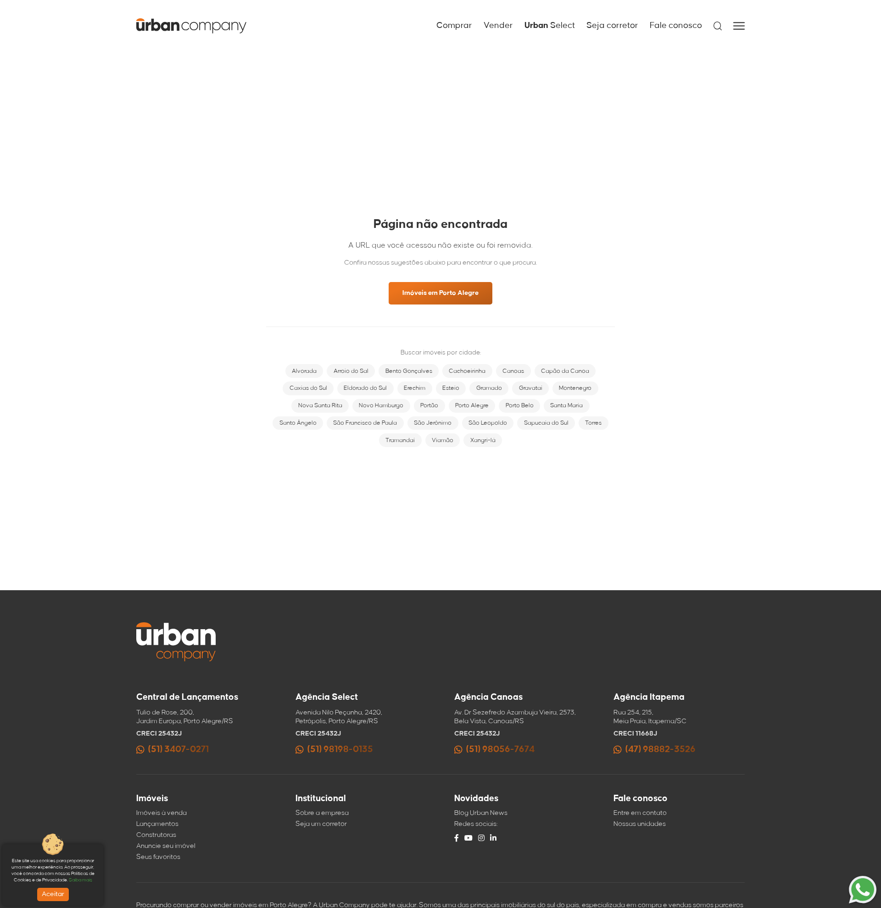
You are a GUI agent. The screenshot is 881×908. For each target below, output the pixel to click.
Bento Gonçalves (408, 371)
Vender (498, 25)
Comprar (454, 25)
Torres (593, 423)
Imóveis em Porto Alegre (440, 293)
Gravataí (530, 388)
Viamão (442, 440)
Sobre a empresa (322, 813)
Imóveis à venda (161, 813)
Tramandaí (400, 440)
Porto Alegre (472, 405)
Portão (429, 405)
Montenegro (575, 388)
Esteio (450, 388)
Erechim (414, 388)
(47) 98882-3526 (660, 749)
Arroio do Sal (351, 371)
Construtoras (156, 835)
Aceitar (53, 894)
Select (549, 25)
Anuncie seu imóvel (165, 846)
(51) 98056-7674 (500, 749)
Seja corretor (612, 25)
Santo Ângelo (298, 423)
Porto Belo (520, 405)
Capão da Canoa (565, 371)
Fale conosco (676, 25)
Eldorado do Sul (365, 388)
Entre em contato (640, 813)
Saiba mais (80, 880)
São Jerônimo (433, 423)
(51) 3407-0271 (178, 749)
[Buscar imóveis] (718, 26)
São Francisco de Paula (365, 423)
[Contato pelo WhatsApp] (862, 889)
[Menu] (739, 26)
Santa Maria (566, 405)
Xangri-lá (483, 440)
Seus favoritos (158, 857)
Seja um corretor (321, 824)
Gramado (489, 388)
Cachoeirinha (467, 371)
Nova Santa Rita (320, 405)
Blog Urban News (480, 813)
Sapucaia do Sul (546, 423)
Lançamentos (157, 824)
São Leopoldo (487, 423)
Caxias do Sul (308, 388)
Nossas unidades (639, 824)
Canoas (513, 371)
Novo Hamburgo (381, 405)
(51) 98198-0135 (340, 749)
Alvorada (304, 371)
